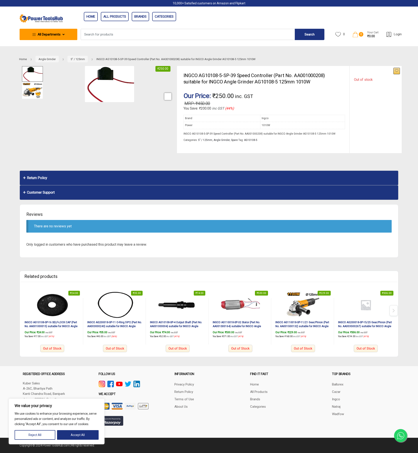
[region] (56, 421)
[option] (109, 84)
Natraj (336, 407)
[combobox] (188, 34)
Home (90, 17)
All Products (114, 17)
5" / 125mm (78, 59)
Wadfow (338, 414)
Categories (164, 17)
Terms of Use (184, 399)
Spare (234, 140)
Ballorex (337, 384)
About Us (181, 407)
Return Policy (37, 178)
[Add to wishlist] (397, 71)
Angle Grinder (47, 59)
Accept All (78, 435)
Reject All (35, 435)
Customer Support (41, 192)
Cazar (336, 392)
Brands (140, 17)
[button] (167, 96)
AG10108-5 (250, 140)
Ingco (336, 399)
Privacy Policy (184, 384)
